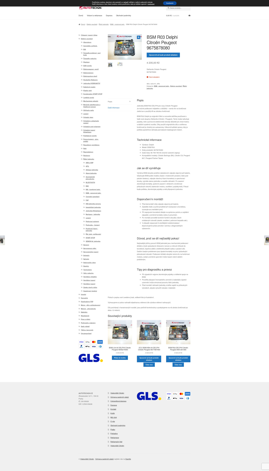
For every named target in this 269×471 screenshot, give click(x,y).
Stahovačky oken (89, 263)
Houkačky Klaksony (90, 80)
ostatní (85, 114)
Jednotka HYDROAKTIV (91, 83)
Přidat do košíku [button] (120, 358)
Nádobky (84, 312)
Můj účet (113, 417)
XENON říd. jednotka (93, 241)
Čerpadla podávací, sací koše (92, 54)
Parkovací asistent (92, 221)
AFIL (87, 166)
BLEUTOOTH (90, 182)
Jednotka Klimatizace (93, 211)
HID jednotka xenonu (93, 204)
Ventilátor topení (89, 280)
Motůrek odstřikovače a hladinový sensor (91, 106)
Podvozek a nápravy (88, 323)
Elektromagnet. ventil (91, 69)
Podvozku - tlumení (93, 225)
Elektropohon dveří (90, 76)
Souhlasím (169, 3)
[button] (138, 37)
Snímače (86, 255)
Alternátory (87, 42)
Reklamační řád (116, 441)
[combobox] (178, 7)
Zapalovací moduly (90, 291)
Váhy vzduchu (88, 273)
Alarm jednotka (91, 173)
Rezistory (86, 155)
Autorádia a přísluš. (90, 46)
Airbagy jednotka (92, 170)
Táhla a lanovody (87, 330)
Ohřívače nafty (88, 110)
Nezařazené (85, 316)
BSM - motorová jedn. (117, 24)
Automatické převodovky (90, 178)
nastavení (151, 4)
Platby (112, 429)
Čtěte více (149, 365)
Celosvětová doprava (118, 401)
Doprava (109, 15)
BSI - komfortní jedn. (93, 189)
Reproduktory (88, 152)
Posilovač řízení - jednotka (92, 230)
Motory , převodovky (88, 309)
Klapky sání (87, 90)
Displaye (86, 62)
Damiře (128, 459)
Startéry (86, 266)
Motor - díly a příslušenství (90, 305)
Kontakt (113, 409)
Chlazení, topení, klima (89, 35)
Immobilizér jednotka (93, 207)
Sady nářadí (85, 326)
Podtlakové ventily (90, 136)
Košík (112, 413)
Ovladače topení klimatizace (89, 131)
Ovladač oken (88, 117)
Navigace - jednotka (93, 214)
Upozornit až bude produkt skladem (163, 55)
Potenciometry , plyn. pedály (91, 140)
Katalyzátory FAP (87, 302)
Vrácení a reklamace (94, 15)
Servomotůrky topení (90, 252)
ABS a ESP (89, 163)
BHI (84, 49)
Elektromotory (88, 73)
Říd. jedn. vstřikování (93, 234)
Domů (81, 15)
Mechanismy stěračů (90, 101)
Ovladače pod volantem (91, 127)
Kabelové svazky (89, 87)
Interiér (83, 294)
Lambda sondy (88, 97)
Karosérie (84, 298)
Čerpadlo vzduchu (89, 58)
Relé (84, 148)
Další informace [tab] (113, 107)
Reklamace (114, 437)
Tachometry (87, 270)
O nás (112, 421)
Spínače (86, 259)
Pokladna (114, 433)
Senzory (86, 245)
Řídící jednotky (104, 24)
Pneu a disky (85, 319)
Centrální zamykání (92, 197)
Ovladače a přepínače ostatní (91, 122)
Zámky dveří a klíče (90, 287)
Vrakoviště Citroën (117, 393)
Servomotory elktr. (89, 248)
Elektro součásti (92, 24)
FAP (87, 200)
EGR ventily (87, 66)
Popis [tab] (110, 101)
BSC (87, 186)
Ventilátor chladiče (90, 277)
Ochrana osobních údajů (119, 397)
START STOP (90, 238)
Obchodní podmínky (123, 15)
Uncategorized (86, 333)
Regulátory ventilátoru (91, 145)
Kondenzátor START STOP (92, 94)
